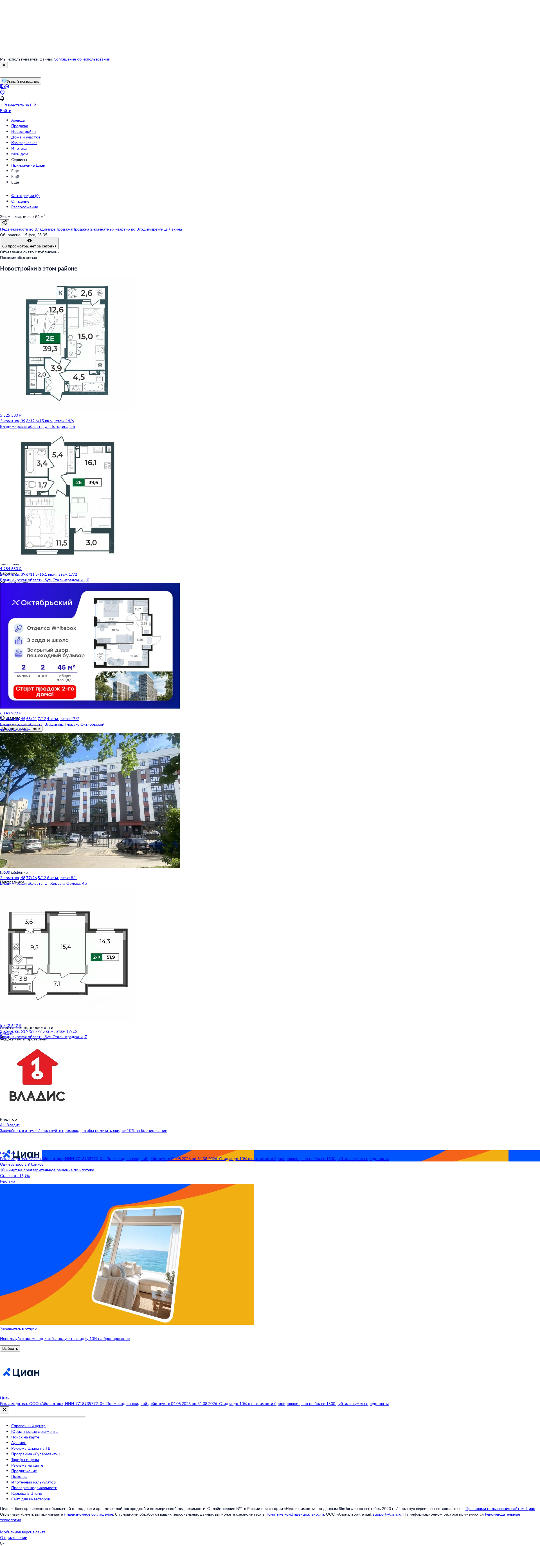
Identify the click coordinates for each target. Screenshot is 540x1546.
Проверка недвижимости (34, 1487)
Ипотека (19, 148)
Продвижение (24, 1470)
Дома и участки (25, 137)
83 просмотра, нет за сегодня (29, 246)
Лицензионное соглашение (88, 1514)
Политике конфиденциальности (295, 1514)
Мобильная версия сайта (23, 1531)
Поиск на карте (25, 1437)
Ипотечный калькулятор (33, 1482)
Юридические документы (34, 1431)
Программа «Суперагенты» (35, 1453)
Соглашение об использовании (82, 59)
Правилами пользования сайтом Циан (500, 1508)
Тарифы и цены (25, 1459)
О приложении (13, 1537)
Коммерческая (24, 142)
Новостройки (23, 131)
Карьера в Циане (26, 1493)
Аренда (18, 120)
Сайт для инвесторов (30, 1499)
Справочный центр (28, 1425)
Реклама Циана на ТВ (30, 1448)
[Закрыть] (4, 65)
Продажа (19, 125)
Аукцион (18, 1442)
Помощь (19, 1476)
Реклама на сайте (27, 1465)
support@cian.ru (387, 1514)
